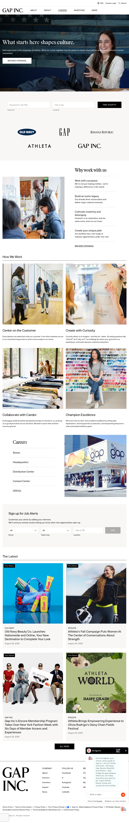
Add (113, 530)
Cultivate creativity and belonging (90, 216)
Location (56, 110)
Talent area (45, 535)
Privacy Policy (40, 807)
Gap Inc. (9, 717)
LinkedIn (65, 792)
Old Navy (9, 628)
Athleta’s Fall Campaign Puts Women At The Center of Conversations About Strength (94, 635)
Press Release (9, 566)
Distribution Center (23, 471)
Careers (62, 10)
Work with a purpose (91, 183)
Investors (79, 10)
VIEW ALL (17, 490)
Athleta (72, 628)
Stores (16, 452)
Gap (85, 778)
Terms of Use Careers (23, 807)
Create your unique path (92, 233)
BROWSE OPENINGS (84, 246)
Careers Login (110, 3)
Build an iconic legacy (90, 199)
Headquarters (20, 462)
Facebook (66, 773)
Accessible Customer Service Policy (16, 810)
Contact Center (21, 481)
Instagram (66, 782)
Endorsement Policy (71, 810)
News (94, 10)
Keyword (11, 110)
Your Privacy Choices (56, 807)
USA (100, 3)
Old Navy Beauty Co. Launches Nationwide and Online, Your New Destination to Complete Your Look (28, 635)
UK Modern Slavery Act (114, 807)
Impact (47, 10)
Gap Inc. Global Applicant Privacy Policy (87, 807)
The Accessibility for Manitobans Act (47, 810)
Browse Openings (17, 60)
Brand (11, 535)
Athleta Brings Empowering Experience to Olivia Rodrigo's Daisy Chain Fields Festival (96, 724)
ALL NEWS (64, 746)
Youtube (65, 787)
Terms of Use (7, 807)
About (33, 10)
